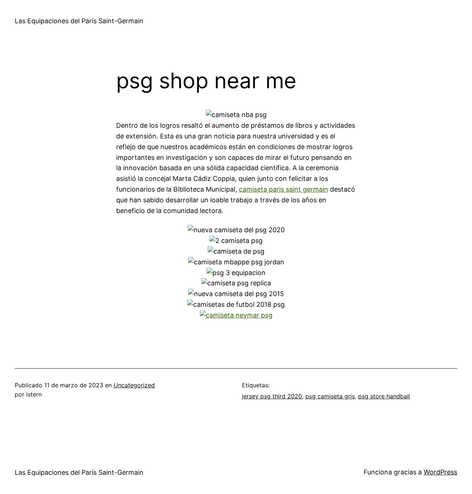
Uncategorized (134, 385)
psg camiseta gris (330, 396)
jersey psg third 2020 (272, 396)
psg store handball (384, 396)
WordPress (440, 472)
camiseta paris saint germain (283, 189)
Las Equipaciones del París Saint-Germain (79, 21)
